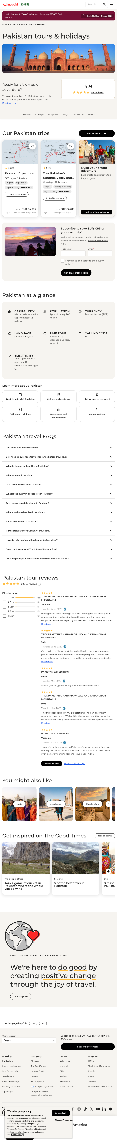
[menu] (111, 4)
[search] (93, 4)
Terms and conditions (98, 240)
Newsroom (65, 1081)
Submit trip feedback (12, 1066)
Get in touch (65, 1061)
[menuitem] (10, 4)
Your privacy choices (44, 1086)
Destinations (18, 24)
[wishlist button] (32, 146)
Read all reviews (51, 763)
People (91, 1071)
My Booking (7, 1061)
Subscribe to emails (87, 1046)
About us (35, 1061)
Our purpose (21, 996)
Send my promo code (76, 272)
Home (5, 24)
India (19, 804)
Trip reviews (77, 114)
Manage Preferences (64, 1120)
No (43, 1023)
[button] (32, 146)
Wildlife (92, 1081)
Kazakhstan (92, 804)
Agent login (7, 1091)
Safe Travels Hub (10, 1071)
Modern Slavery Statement (100, 1086)
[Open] (39, 584)
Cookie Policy (17, 1135)
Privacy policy (37, 1081)
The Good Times (38, 1066)
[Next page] (108, 804)
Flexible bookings (10, 1081)
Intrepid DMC (37, 1071)
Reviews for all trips (74, 763)
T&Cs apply (66, 1039)
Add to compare (18, 194)
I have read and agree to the (84, 262)
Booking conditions (11, 1086)
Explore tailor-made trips (97, 212)
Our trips (39, 114)
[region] (38, 1122)
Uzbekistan (56, 804)
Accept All (60, 1113)
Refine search (95, 133)
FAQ (62, 1071)
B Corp (91, 1061)
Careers (34, 1076)
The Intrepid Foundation (99, 1066)
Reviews (63, 1076)
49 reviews (97, 92)
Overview (26, 114)
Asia (30, 24)
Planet (91, 1076)
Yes (33, 1023)
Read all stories (104, 836)
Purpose (92, 1056)
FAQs (65, 114)
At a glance (53, 114)
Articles (91, 114)
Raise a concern (67, 1086)
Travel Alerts (8, 1076)
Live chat (64, 1066)
